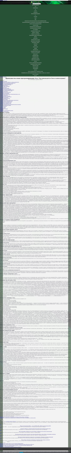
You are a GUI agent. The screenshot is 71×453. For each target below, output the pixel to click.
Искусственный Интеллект (35, 62)
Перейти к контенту (3, 0)
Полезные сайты (35, 42)
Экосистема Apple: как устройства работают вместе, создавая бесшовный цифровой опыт (16, 445)
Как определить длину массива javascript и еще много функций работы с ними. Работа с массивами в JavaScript (35, 434)
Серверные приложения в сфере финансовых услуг (10, 94)
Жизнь (35, 36)
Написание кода (3, 106)
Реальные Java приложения (5, 92)
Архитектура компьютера (35, 26)
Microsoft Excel (35, 58)
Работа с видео (35, 32)
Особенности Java (4, 85)
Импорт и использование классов (6, 110)
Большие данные (4, 99)
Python (35, 16)
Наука (35, 61)
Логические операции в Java (5, 102)
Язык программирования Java (5, 84)
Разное (35, 45)
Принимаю (21, 452)
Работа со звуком (35, 33)
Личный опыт (35, 55)
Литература (35, 49)
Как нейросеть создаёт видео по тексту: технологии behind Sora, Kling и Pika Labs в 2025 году (17, 444)
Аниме (35, 48)
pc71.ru (36, 2)
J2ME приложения (4, 97)
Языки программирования (35, 23)
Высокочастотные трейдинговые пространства (9, 100)
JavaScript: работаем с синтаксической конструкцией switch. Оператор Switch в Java (35, 428)
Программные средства (5, 95)
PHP (35, 19)
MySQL (35, 75)
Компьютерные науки (35, 64)
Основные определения (4, 88)
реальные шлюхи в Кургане (11, 421)
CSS (35, 6)
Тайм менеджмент (35, 59)
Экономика (35, 68)
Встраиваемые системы (5, 98)
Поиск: (31, 3)
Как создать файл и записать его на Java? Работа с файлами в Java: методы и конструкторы (35, 431)
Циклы (1, 109)
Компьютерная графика (35, 28)
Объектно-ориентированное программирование (35, 20)
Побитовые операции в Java (5, 103)
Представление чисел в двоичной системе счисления (10, 104)
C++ (35, 15)
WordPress (35, 7)
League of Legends (35, 52)
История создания (3, 81)
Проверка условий (4, 108)
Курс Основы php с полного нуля (35, 71)
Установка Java (3, 87)
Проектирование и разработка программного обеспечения (35, 22)
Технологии (35, 25)
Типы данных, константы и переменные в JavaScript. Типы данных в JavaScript (35, 439)
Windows (35, 12)
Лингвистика (35, 65)
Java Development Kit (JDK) (5, 105)
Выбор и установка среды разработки (7, 89)
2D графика (35, 29)
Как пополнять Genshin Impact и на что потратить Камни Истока (11, 443)
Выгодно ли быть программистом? (6, 83)
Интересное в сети (35, 39)
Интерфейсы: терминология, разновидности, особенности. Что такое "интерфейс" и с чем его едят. (18, 417)
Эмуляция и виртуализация (35, 35)
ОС (35, 9)
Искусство (35, 46)
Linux (35, 10)
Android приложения (4, 93)
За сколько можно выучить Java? (6, 90)
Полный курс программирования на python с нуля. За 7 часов (35, 72)
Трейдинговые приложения (5, 96)
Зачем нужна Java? (4, 91)
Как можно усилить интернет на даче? (7, 446)
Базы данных (35, 74)
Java (36, 79)
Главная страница (3, 76)
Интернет (35, 38)
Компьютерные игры (35, 51)
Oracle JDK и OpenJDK (4, 86)
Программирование (35, 13)
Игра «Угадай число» (4, 111)
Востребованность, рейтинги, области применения (9, 82)
